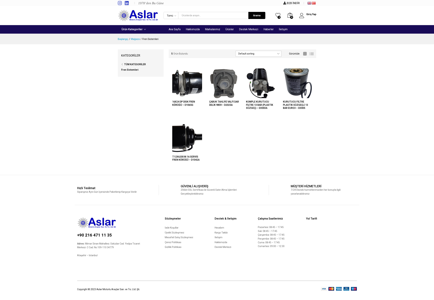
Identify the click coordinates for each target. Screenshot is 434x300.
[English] (309, 2)
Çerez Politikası (173, 242)
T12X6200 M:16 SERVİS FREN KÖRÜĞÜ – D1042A (186, 158)
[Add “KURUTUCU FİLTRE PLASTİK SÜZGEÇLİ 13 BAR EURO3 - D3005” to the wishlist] (305, 96)
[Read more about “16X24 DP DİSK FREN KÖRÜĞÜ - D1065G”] (179, 96)
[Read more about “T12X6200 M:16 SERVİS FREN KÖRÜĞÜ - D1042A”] (179, 151)
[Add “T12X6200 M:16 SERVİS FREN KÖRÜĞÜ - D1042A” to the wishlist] (195, 151)
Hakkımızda (193, 29)
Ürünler (229, 29)
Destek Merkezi (248, 29)
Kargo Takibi (221, 232)
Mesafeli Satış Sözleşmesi (179, 237)
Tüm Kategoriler (135, 64)
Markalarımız (212, 29)
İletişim (283, 29)
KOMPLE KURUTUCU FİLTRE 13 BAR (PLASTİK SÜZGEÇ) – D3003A (259, 104)
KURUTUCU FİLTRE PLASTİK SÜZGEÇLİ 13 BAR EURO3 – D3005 (295, 104)
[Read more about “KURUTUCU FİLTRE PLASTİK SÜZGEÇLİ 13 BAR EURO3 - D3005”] (290, 96)
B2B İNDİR (293, 3)
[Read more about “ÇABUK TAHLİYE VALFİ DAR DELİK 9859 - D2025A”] (216, 96)
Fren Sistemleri (130, 69)
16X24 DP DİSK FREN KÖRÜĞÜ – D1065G (183, 103)
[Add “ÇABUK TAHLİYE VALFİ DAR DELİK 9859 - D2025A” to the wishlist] (232, 96)
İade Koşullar (172, 227)
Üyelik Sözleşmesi (174, 232)
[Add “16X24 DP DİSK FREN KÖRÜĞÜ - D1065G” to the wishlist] (195, 96)
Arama (257, 15)
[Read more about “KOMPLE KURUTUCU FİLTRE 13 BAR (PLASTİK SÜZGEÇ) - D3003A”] (253, 96)
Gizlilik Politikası (173, 247)
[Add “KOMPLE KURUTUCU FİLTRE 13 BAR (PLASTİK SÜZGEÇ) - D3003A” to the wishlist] (269, 96)
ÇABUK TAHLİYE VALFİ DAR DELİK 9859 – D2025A (224, 103)
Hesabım (219, 227)
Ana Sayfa (175, 29)
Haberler (268, 29)
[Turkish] (314, 2)
